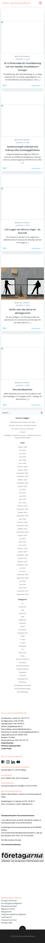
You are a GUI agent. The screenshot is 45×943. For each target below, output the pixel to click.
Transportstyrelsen (9, 920)
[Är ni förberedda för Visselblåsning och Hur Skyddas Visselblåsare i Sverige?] (22, 37)
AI (22, 604)
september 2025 (23, 483)
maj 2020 (22, 584)
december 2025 (22, 473)
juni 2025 (22, 493)
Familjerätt (22, 630)
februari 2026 (23, 467)
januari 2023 (22, 552)
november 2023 (22, 525)
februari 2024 (23, 522)
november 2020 (22, 575)
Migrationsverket (8, 909)
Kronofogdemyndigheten (11, 903)
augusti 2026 (22, 447)
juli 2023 (22, 539)
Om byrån (22, 662)
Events (22, 626)
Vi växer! (22, 432)
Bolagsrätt (22, 620)
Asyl (22, 610)
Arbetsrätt (22, 607)
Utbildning (22, 682)
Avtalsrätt (22, 613)
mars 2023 (22, 545)
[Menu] (40, 3)
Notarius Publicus (22, 659)
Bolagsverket (6, 911)
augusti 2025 (22, 486)
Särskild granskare (22, 666)
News (23, 656)
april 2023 (22, 542)
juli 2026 (22, 450)
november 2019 (22, 591)
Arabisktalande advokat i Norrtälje (22, 422)
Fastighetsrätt (22, 633)
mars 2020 (22, 588)
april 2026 (22, 460)
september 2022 (23, 555)
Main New (22, 653)
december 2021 (22, 565)
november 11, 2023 (22, 225)
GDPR (23, 636)
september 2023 (23, 532)
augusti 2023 (22, 535)
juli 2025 (22, 489)
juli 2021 (22, 568)
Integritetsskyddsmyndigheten (13, 914)
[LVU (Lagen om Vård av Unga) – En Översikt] (22, 203)
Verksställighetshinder (22, 689)
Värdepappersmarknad (22, 685)
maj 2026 (22, 457)
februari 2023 (23, 548)
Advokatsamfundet (9, 906)
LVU (22, 649)
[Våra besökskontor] (22, 363)
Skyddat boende (22, 669)
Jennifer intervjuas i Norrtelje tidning (22, 425)
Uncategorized (22, 679)
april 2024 (22, 519)
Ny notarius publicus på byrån (22, 429)
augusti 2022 (22, 558)
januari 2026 (22, 470)
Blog (22, 617)
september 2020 (23, 578)
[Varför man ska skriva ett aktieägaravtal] (22, 283)
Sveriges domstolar (9, 900)
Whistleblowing (22, 692)
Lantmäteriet (6, 917)
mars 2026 (22, 463)
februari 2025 (23, 506)
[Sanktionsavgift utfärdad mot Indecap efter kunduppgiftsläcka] (22, 120)
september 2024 (23, 516)
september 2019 (23, 594)
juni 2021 (22, 571)
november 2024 (22, 509)
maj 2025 (22, 496)
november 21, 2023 (22, 59)
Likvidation (22, 646)
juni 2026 (22, 453)
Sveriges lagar (7, 922)
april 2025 (22, 499)
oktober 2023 (22, 529)
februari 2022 (23, 562)
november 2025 (22, 476)
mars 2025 (22, 503)
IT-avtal (22, 640)
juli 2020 (22, 581)
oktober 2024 (22, 512)
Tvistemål (22, 675)
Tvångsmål (22, 672)
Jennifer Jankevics (23, 56)
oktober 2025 (22, 480)
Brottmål (22, 623)
